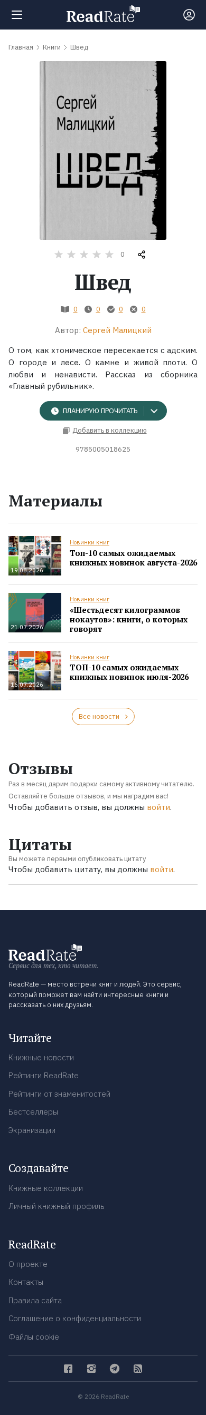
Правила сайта (35, 1300)
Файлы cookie (33, 1337)
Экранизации (31, 1130)
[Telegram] (114, 1368)
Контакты (25, 1282)
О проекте (28, 1264)
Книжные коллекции (45, 1188)
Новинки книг (89, 542)
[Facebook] (68, 1368)
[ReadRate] (103, 13)
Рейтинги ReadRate (43, 1075)
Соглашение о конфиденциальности (74, 1318)
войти (158, 807)
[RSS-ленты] (137, 1368)
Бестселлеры (33, 1112)
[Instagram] (91, 1368)
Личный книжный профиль (56, 1206)
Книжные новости (41, 1057)
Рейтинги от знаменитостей (59, 1094)
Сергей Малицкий (117, 330)
